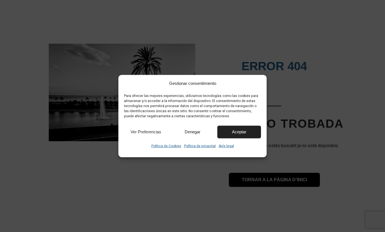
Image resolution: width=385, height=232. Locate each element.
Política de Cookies (166, 145)
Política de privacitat (200, 145)
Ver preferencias (145, 131)
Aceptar (239, 131)
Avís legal (226, 145)
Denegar (192, 131)
